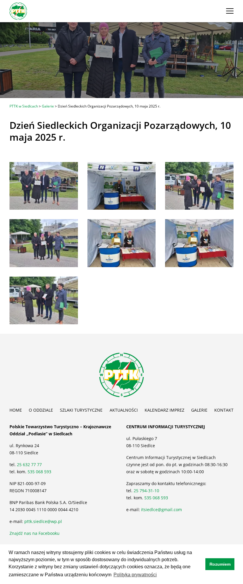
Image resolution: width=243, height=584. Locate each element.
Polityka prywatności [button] (135, 574)
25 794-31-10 (146, 490)
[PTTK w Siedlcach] (18, 10)
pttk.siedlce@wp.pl (43, 521)
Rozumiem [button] (220, 564)
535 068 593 (39, 471)
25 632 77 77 (30, 464)
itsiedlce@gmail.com (161, 509)
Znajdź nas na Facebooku (34, 533)
